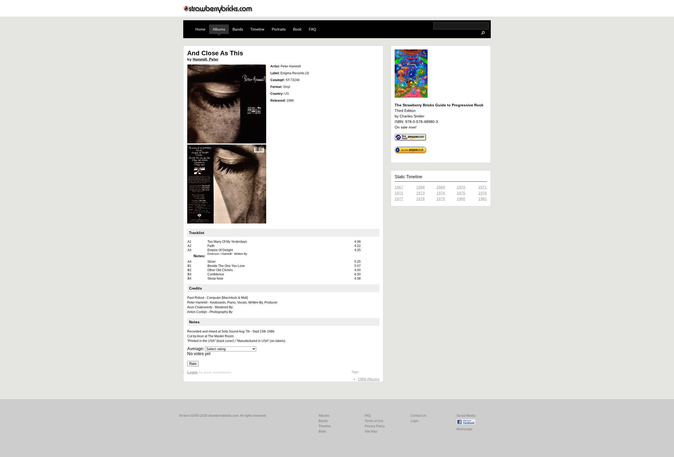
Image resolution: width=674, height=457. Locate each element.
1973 (420, 193)
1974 (441, 193)
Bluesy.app (464, 429)
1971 (482, 187)
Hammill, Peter (205, 59)
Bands (237, 29)
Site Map (371, 431)
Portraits (279, 29)
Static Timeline (408, 177)
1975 (461, 193)
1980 (461, 199)
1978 (420, 199)
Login (192, 372)
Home (200, 29)
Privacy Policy (375, 426)
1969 (441, 187)
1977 (399, 199)
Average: (196, 348)
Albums (219, 29)
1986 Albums (368, 379)
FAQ (312, 29)
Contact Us (418, 416)
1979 (441, 199)
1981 (482, 199)
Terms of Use (374, 421)
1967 (399, 187)
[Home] (218, 12)
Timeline (257, 29)
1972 (399, 193)
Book (297, 29)
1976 (482, 193)
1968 (420, 187)
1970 (461, 187)
